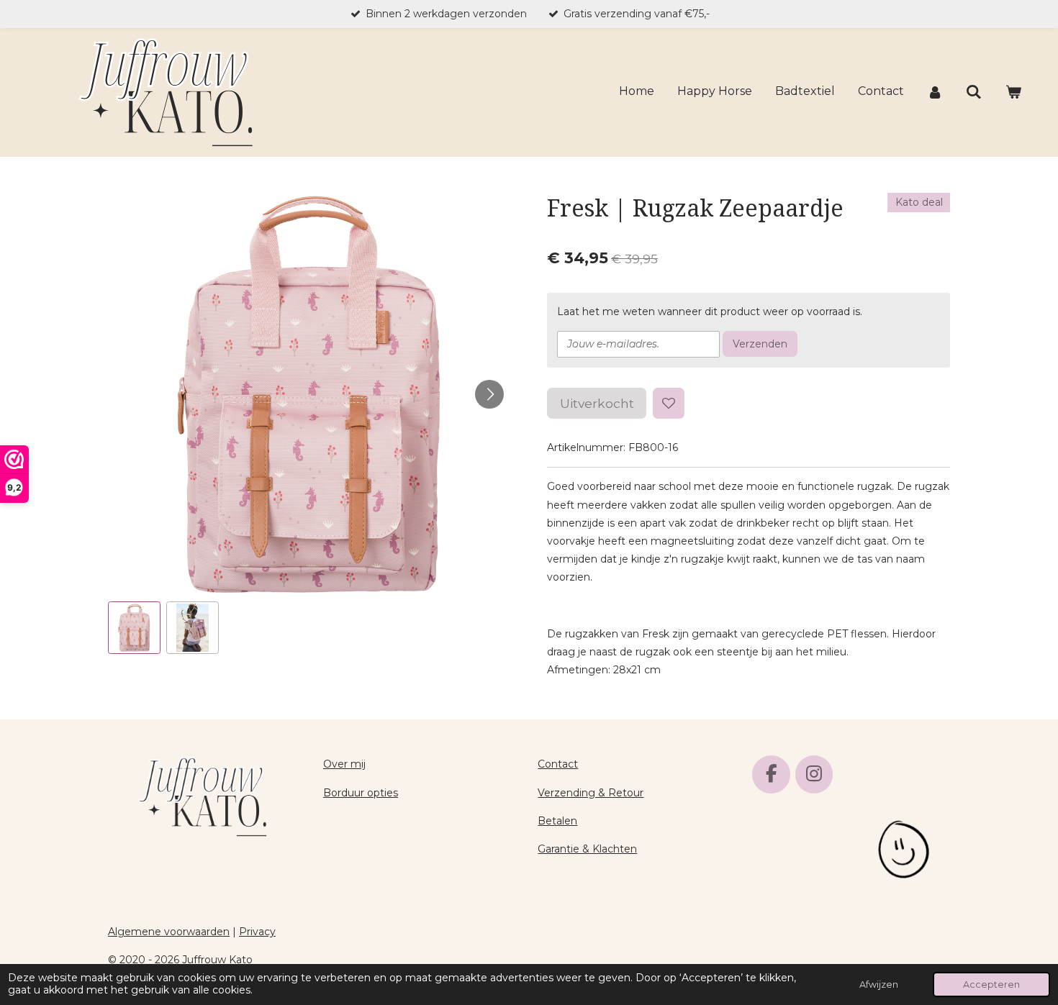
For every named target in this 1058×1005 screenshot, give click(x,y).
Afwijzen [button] (878, 984)
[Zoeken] (974, 92)
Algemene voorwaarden (169, 931)
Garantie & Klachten (587, 848)
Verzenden (760, 343)
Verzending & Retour (590, 792)
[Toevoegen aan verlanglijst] (668, 403)
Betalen (557, 820)
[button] (134, 627)
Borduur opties (360, 792)
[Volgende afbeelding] (489, 394)
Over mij (344, 764)
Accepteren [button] (991, 984)
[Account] (935, 92)
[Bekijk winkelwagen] (1013, 92)
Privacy (257, 931)
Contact (558, 764)
